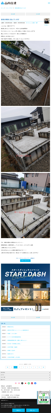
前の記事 (13, 14)
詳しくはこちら (26, 260)
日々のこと (29, 22)
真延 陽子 (35, 22)
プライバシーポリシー (18, 405)
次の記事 (38, 14)
